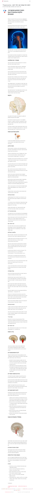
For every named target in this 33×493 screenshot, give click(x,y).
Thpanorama (5, 1)
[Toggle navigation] (30, 1)
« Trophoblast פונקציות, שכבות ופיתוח (12, 487)
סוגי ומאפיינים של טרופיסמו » (22, 486)
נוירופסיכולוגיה (10, 483)
